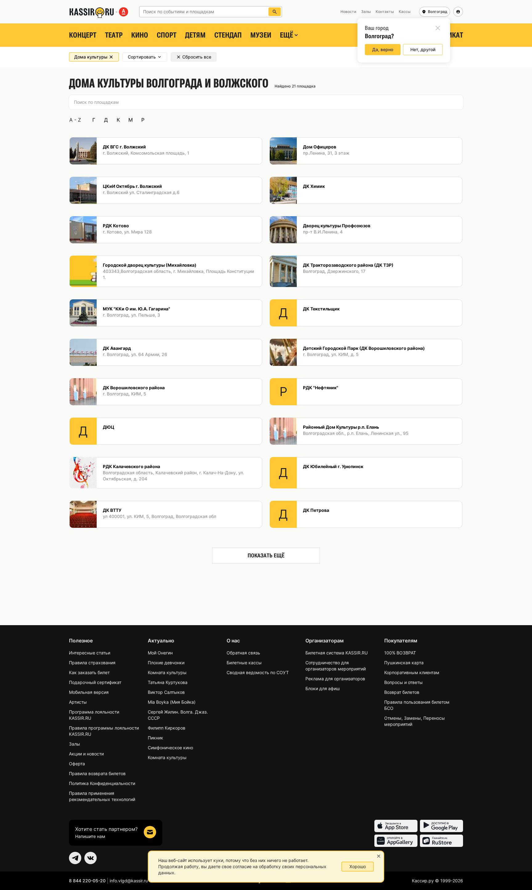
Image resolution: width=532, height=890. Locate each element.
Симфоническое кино (170, 747)
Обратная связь (243, 652)
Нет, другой (422, 49)
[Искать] (274, 11)
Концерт (82, 35)
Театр (114, 35)
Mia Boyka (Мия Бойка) (171, 702)
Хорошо (357, 866)
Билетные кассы (244, 662)
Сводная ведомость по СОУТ (258, 672)
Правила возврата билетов (97, 773)
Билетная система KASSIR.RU (336, 652)
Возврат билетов (401, 692)
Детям (195, 35)
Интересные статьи (89, 652)
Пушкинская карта (404, 662)
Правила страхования (92, 662)
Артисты (78, 702)
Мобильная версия (89, 692)
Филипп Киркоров (166, 727)
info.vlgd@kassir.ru (129, 880)
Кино (139, 35)
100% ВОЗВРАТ (400, 652)
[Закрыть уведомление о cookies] (379, 856)
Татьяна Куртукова (167, 682)
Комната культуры (167, 672)
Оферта (77, 763)
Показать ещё (266, 555)
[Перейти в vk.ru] (90, 858)
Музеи (260, 35)
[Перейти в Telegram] (75, 858)
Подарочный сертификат (95, 682)
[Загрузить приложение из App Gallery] (395, 841)
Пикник (155, 737)
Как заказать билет (89, 672)
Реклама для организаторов (335, 678)
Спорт (166, 35)
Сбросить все (196, 56)
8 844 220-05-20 (87, 880)
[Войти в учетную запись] (458, 12)
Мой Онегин (160, 652)
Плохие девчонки (166, 662)
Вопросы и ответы (403, 682)
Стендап (228, 35)
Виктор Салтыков (166, 692)
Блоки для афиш (322, 688)
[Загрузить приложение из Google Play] (441, 826)
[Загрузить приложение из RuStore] (441, 841)
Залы (74, 743)
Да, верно (382, 49)
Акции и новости (86, 753)
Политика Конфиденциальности (102, 783)
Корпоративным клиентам (411, 672)
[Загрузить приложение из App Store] (395, 826)
